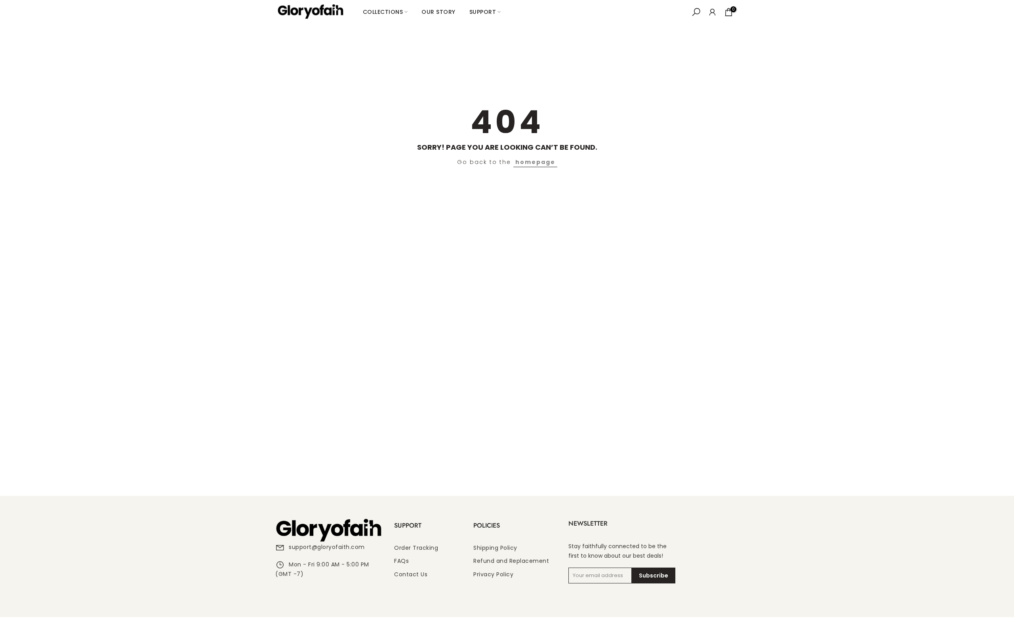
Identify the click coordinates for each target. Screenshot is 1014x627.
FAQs (401, 561)
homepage (535, 162)
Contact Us (410, 574)
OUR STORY (438, 12)
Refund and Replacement (511, 561)
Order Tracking (416, 548)
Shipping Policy (495, 548)
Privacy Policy (493, 574)
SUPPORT (482, 12)
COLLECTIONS (383, 12)
